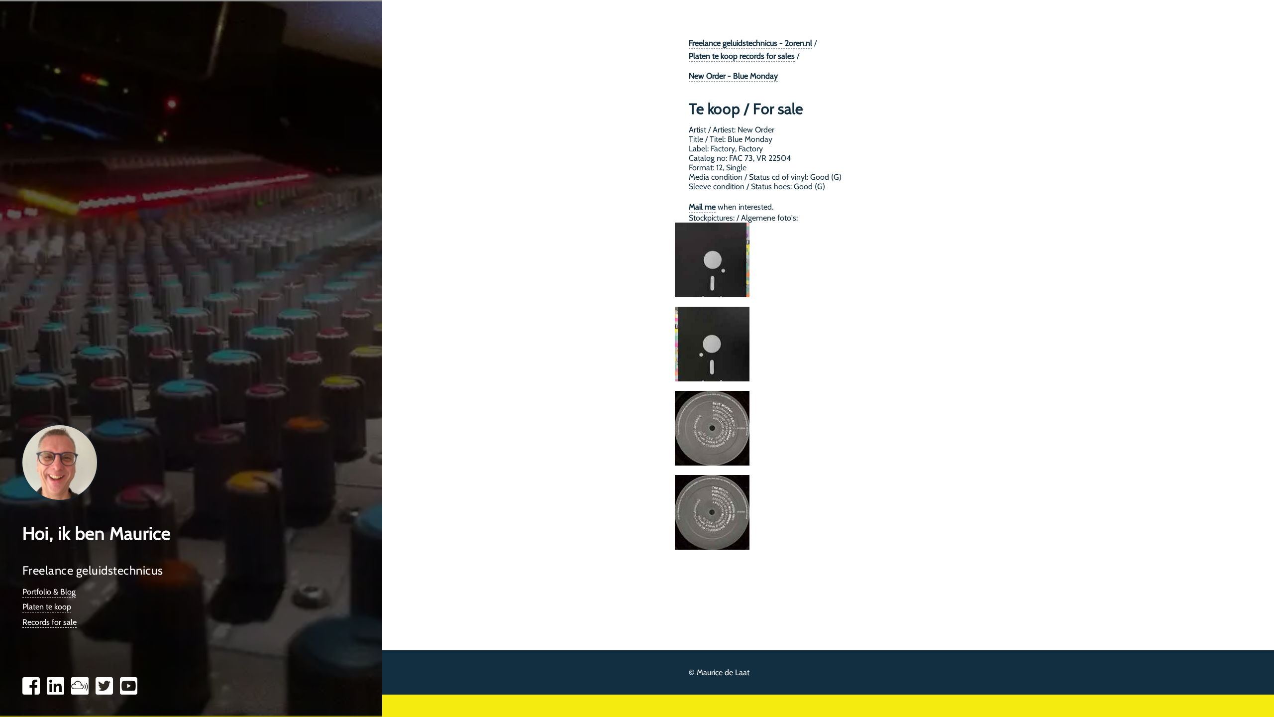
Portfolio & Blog (49, 592)
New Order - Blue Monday (733, 76)
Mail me (702, 207)
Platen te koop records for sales (742, 56)
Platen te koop (46, 606)
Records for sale (49, 622)
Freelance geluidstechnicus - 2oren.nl (750, 43)
